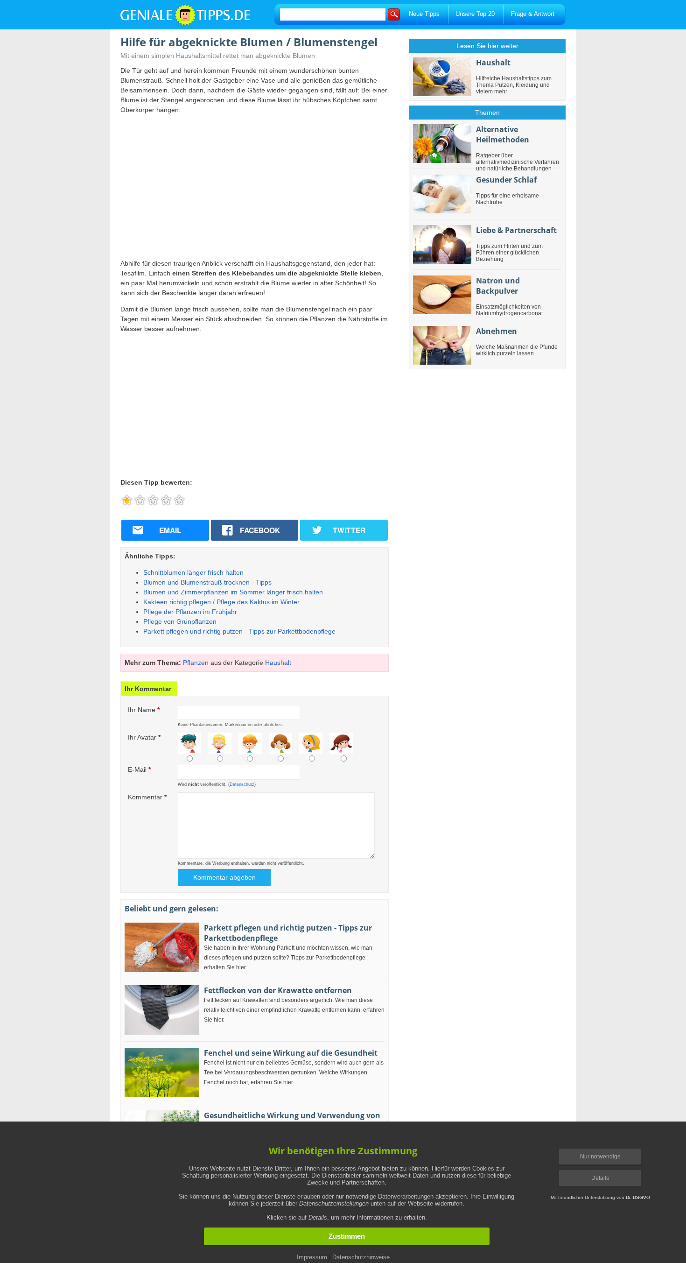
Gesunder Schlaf (506, 180)
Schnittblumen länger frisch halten (193, 572)
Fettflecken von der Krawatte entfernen (278, 990)
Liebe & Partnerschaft (516, 230)
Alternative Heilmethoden (502, 134)
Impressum (312, 1257)
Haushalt (278, 662)
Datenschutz (242, 784)
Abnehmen (496, 331)
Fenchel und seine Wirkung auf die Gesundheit (291, 1053)
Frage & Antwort (532, 13)
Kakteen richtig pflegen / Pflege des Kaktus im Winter (221, 602)
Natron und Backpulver (498, 285)
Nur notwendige (600, 1156)
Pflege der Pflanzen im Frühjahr (190, 611)
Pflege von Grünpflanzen (180, 621)
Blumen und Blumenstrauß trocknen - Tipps (207, 582)
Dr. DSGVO (638, 1197)
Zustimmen (347, 1236)
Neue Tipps (424, 13)
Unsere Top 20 (475, 13)
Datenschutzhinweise (361, 1257)
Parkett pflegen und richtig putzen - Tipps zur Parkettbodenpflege (239, 631)
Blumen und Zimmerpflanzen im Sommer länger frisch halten (233, 592)
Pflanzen (196, 662)
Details (600, 1178)
